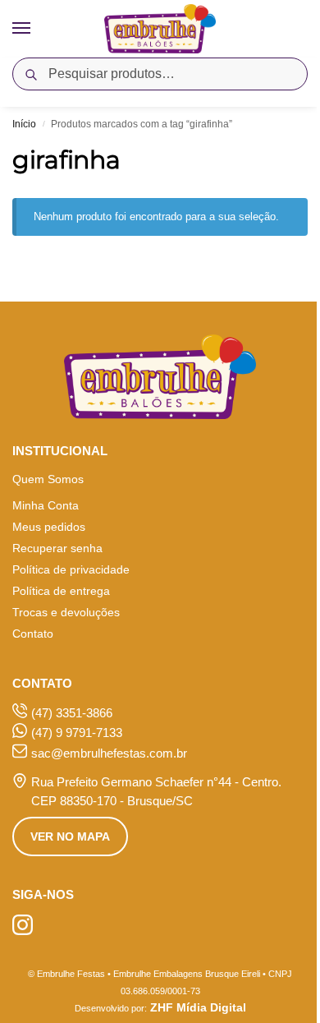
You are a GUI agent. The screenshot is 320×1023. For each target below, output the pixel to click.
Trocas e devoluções (66, 612)
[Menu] (37, 28)
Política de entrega (61, 590)
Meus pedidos (48, 526)
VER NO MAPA (70, 836)
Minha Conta (45, 505)
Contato (32, 633)
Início (24, 124)
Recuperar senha (57, 548)
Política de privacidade (71, 569)
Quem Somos (48, 479)
